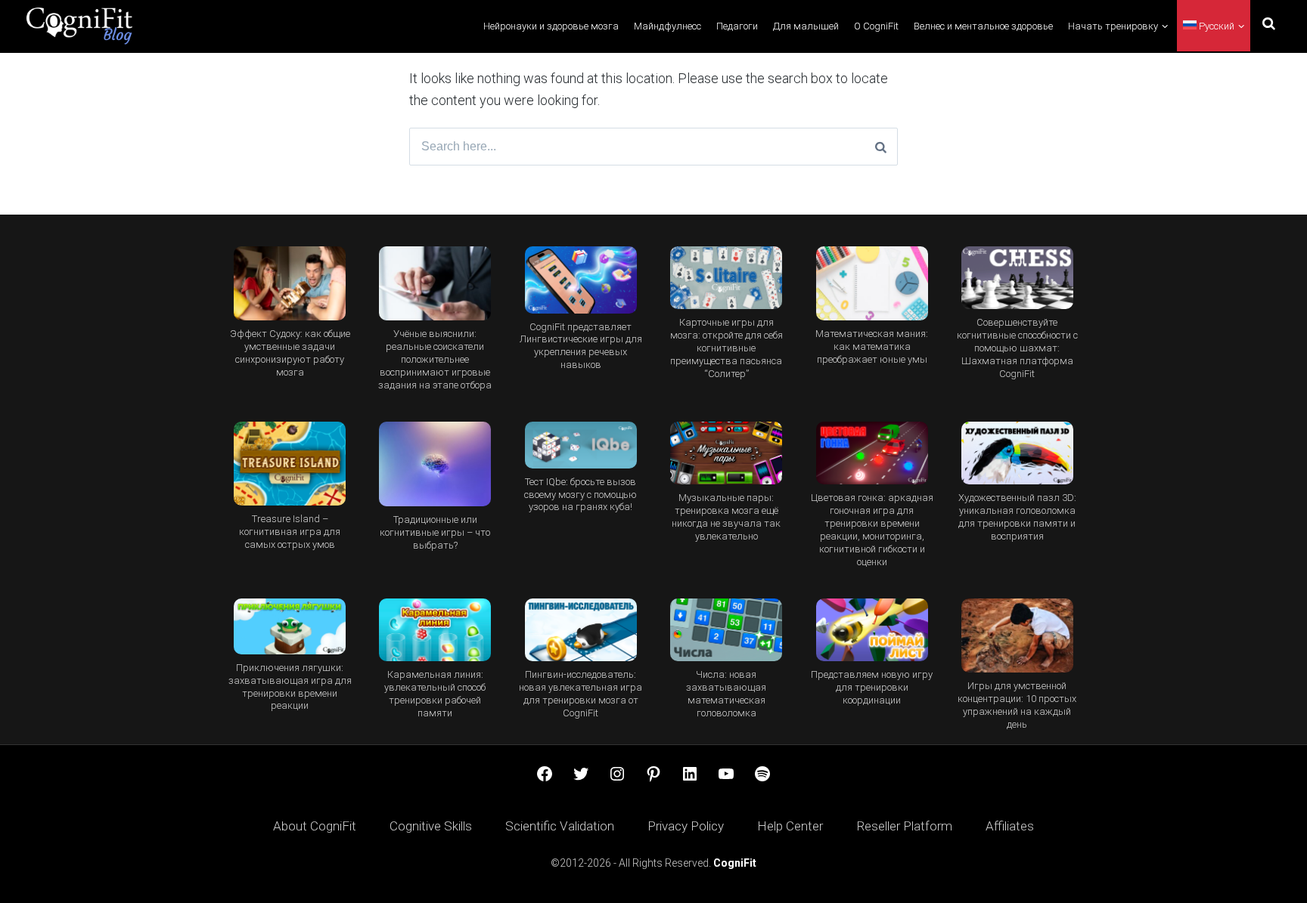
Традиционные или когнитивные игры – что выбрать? (435, 532)
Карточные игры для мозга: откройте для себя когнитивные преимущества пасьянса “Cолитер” (726, 348)
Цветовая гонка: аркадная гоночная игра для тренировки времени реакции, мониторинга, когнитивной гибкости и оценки (872, 529)
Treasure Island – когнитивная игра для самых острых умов (289, 531)
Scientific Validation (559, 825)
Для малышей (806, 26)
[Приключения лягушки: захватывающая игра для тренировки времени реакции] (290, 626)
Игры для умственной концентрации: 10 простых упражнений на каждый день (1017, 705)
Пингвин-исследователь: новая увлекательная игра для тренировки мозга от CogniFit (580, 694)
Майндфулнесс (667, 26)
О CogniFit (876, 26)
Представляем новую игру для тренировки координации (872, 687)
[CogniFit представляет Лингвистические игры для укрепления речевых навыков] (581, 280)
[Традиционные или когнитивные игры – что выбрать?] (435, 464)
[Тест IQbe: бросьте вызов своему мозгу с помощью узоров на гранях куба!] (581, 445)
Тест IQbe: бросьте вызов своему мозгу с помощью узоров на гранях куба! (580, 494)
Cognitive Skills (431, 825)
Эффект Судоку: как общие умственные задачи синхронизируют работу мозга (290, 353)
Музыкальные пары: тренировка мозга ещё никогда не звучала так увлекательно (726, 517)
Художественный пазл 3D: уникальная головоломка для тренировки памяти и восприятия (1017, 517)
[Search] (881, 146)
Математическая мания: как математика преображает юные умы (871, 346)
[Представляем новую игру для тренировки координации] (871, 629)
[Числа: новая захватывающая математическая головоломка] (726, 629)
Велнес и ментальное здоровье (983, 26)
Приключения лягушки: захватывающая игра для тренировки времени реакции (290, 687)
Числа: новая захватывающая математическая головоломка (726, 694)
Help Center (790, 825)
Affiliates (1010, 825)
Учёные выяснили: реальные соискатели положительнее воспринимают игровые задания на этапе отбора (435, 359)
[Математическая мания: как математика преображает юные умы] (871, 283)
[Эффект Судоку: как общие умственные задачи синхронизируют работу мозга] (290, 283)
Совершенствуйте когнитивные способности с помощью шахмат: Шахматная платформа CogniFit (1017, 348)
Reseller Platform (904, 825)
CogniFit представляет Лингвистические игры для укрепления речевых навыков (581, 346)
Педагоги (737, 26)
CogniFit (734, 863)
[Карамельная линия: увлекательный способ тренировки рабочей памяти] (435, 629)
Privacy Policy (685, 825)
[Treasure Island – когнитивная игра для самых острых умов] (290, 464)
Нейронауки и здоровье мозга (551, 26)
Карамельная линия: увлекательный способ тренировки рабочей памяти (435, 694)
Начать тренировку (1113, 26)
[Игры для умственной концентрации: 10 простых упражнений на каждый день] (1017, 635)
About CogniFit (314, 825)
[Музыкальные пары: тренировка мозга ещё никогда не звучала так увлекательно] (726, 453)
